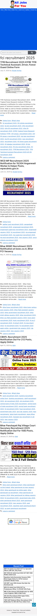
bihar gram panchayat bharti (12, 485)
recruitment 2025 (11, 141)
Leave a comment (9, 157)
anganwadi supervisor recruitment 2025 (14, 229)
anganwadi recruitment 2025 (23, 227)
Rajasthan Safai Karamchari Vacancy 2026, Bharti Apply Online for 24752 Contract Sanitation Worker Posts (17, 578)
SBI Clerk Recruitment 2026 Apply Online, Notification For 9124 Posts (17, 596)
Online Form (14, 9)
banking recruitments (16, 398)
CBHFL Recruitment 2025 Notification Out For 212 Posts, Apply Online (16, 339)
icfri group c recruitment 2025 (21, 134)
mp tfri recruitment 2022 (13, 139)
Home (2, 9)
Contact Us (9, 610)
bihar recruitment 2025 (28, 315)
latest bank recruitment (18, 414)
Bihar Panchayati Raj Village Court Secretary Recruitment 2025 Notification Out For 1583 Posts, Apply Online (18, 429)
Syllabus (27, 9)
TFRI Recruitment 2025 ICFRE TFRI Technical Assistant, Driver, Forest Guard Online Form (18, 65)
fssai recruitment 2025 (27, 409)
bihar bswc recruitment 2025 (13, 307)
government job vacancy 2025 (19, 328)
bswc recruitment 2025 (21, 320)
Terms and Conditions (25, 610)
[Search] (32, 52)
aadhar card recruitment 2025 (13, 224)
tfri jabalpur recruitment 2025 (15, 144)
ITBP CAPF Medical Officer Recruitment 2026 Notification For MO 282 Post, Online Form (18, 601)
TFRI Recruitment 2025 (21, 149)
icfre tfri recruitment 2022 (13, 128)
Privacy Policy (16, 610)
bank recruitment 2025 (10, 396)
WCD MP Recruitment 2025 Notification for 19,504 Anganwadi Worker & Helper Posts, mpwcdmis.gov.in (18, 164)
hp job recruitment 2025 (13, 126)
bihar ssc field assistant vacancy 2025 (13, 318)
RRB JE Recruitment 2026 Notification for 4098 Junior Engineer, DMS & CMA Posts (18, 592)
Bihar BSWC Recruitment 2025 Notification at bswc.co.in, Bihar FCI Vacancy (16, 249)
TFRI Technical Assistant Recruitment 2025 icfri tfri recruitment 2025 (16, 152)
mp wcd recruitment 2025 (9, 237)
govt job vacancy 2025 (24, 411)
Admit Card (21, 9)
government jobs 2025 (8, 411)
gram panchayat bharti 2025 (10, 500)
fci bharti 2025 (18, 323)
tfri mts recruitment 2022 (21, 147)
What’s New (7, 9)
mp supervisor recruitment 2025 (24, 235)
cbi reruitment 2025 (26, 401)
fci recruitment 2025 (10, 123)
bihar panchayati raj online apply (16, 490)
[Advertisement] (18, 30)
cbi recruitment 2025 (12, 401)
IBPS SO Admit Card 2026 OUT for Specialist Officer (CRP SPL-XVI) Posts (17, 569)
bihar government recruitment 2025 (17, 312)
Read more (32, 216)
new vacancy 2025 (25, 237)
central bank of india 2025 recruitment (13, 404)
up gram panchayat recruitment (15, 508)
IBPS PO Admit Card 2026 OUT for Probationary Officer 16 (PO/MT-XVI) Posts (17, 588)
